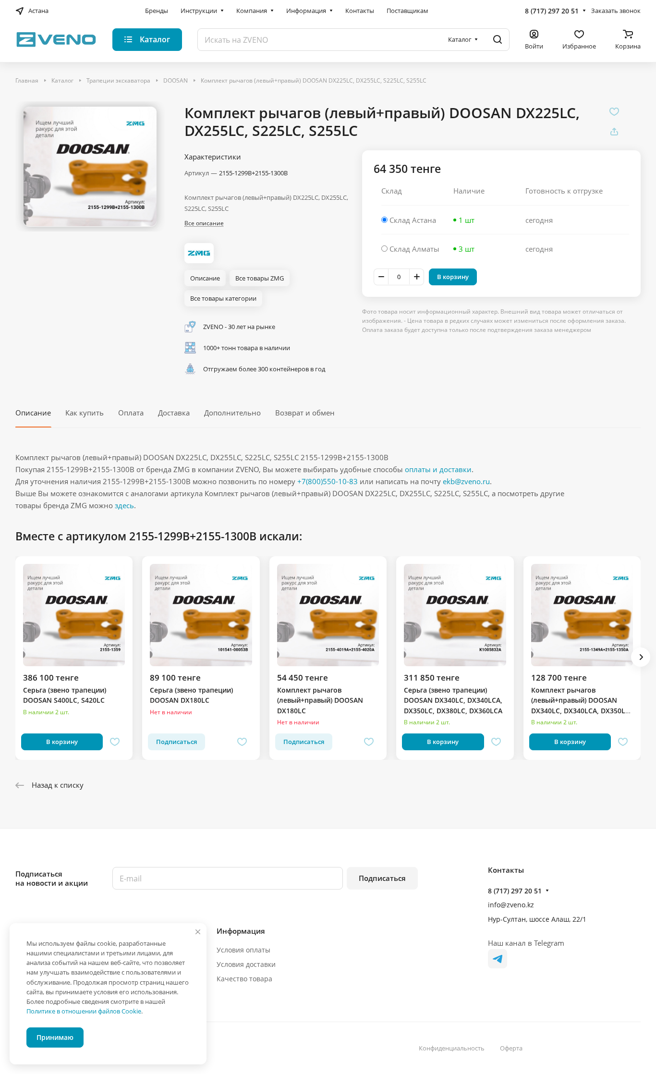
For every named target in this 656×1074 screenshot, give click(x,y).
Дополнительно (232, 412)
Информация (241, 931)
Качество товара (244, 978)
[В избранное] (614, 111)
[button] (640, 657)
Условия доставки (246, 964)
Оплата (131, 412)
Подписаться (382, 878)
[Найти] (498, 39)
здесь (124, 505)
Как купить (84, 412)
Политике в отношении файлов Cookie (83, 1011)
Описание (33, 412)
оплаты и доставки (438, 469)
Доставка (174, 412)
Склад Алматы (414, 249)
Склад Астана (412, 220)
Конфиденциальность (452, 1048)
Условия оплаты (243, 949)
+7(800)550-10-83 (327, 481)
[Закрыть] (198, 931)
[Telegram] (497, 958)
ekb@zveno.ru (466, 481)
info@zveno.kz (511, 904)
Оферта (511, 1048)
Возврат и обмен (305, 412)
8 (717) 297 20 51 (552, 11)
